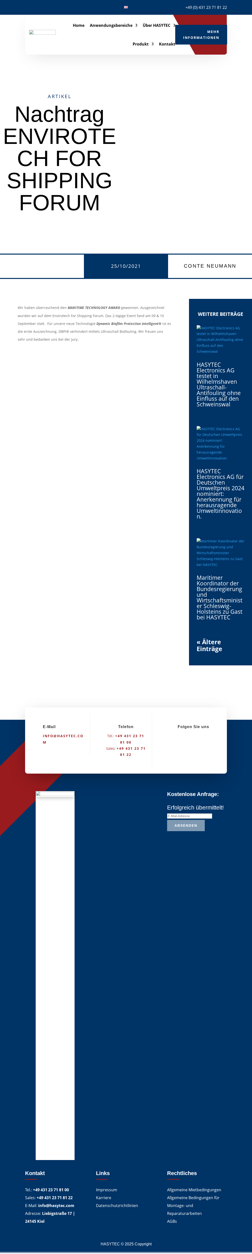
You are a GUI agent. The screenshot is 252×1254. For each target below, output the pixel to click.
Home (78, 25)
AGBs (172, 1221)
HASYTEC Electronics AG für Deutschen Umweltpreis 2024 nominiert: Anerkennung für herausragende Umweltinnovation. (220, 493)
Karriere (103, 1197)
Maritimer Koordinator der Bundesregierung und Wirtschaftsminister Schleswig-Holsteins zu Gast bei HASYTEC (219, 597)
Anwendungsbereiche (111, 25)
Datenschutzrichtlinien (117, 1205)
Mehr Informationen (201, 34)
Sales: (49, 1197)
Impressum (106, 1190)
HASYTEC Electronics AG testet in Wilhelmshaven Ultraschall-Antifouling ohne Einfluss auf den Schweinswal (219, 384)
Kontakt (167, 44)
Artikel (59, 96)
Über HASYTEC (156, 25)
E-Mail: (49, 1205)
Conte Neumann (210, 266)
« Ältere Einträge (209, 645)
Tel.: (47, 1190)
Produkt (141, 44)
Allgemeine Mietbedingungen (194, 1190)
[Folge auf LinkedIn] (29, 6)
